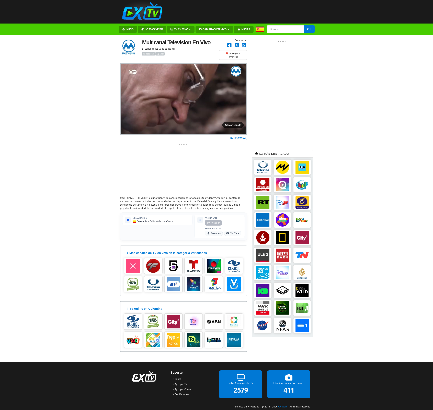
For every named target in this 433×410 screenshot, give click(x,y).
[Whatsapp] (244, 45)
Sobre (178, 378)
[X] (237, 45)
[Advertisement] (183, 169)
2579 (241, 390)
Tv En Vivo (180, 29)
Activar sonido (233, 125)
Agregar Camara (184, 389)
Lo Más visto (153, 29)
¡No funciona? (238, 138)
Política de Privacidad (247, 406)
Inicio (129, 29)
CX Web (282, 406)
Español (160, 54)
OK (309, 29)
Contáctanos (182, 394)
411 (288, 390)
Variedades (148, 54)
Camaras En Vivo (214, 29)
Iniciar (245, 29)
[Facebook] (229, 45)
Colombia (141, 221)
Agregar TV (181, 383)
